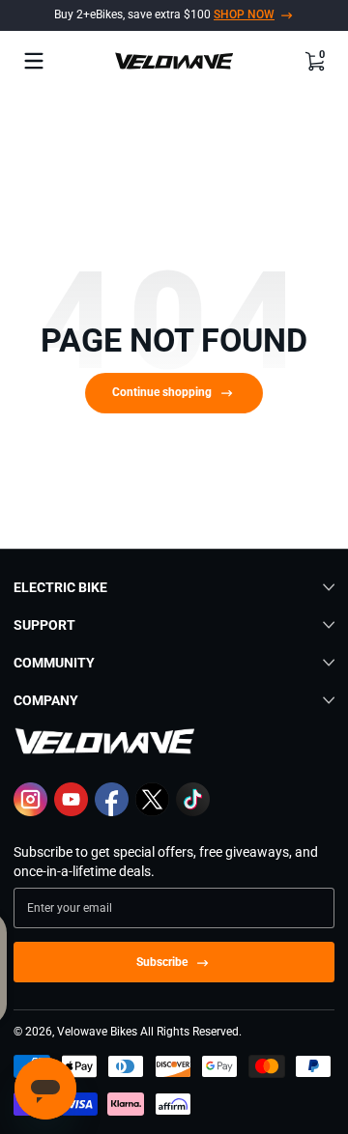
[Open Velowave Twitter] (152, 811)
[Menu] (34, 61)
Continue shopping (162, 392)
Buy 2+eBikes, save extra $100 (164, 14)
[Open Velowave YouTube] (71, 811)
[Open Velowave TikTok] (193, 811)
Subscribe (162, 962)
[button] (314, 61)
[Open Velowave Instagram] (30, 811)
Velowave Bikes (97, 1031)
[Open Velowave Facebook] (112, 811)
